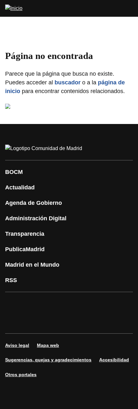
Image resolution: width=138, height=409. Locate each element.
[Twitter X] (53, 304)
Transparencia (24, 234)
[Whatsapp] (110, 304)
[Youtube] (72, 304)
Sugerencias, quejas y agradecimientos (48, 359)
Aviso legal (17, 345)
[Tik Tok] (14, 322)
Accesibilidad (114, 359)
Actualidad (20, 187)
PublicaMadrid (25, 249)
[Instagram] (33, 304)
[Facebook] (14, 304)
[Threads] (72, 322)
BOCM (14, 172)
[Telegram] (53, 322)
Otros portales (21, 374)
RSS (11, 280)
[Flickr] (33, 322)
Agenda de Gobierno (33, 203)
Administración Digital (35, 218)
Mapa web (48, 345)
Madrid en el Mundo (32, 265)
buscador (68, 82)
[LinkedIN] (91, 304)
